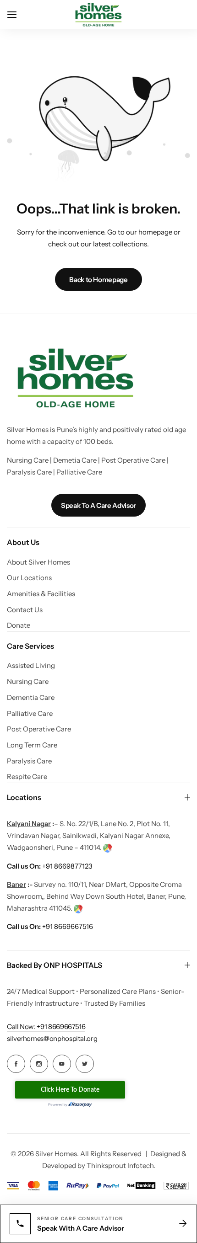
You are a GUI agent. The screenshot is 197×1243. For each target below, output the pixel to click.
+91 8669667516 (50, 926)
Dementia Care (31, 698)
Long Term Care (32, 745)
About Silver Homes (38, 562)
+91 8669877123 (50, 866)
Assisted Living (31, 666)
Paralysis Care (29, 761)
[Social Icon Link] (16, 1064)
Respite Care (27, 777)
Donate (18, 625)
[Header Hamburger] (16, 14)
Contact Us (25, 610)
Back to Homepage (98, 279)
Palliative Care (30, 714)
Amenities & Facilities (41, 594)
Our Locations (29, 578)
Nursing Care (28, 682)
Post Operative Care (39, 729)
